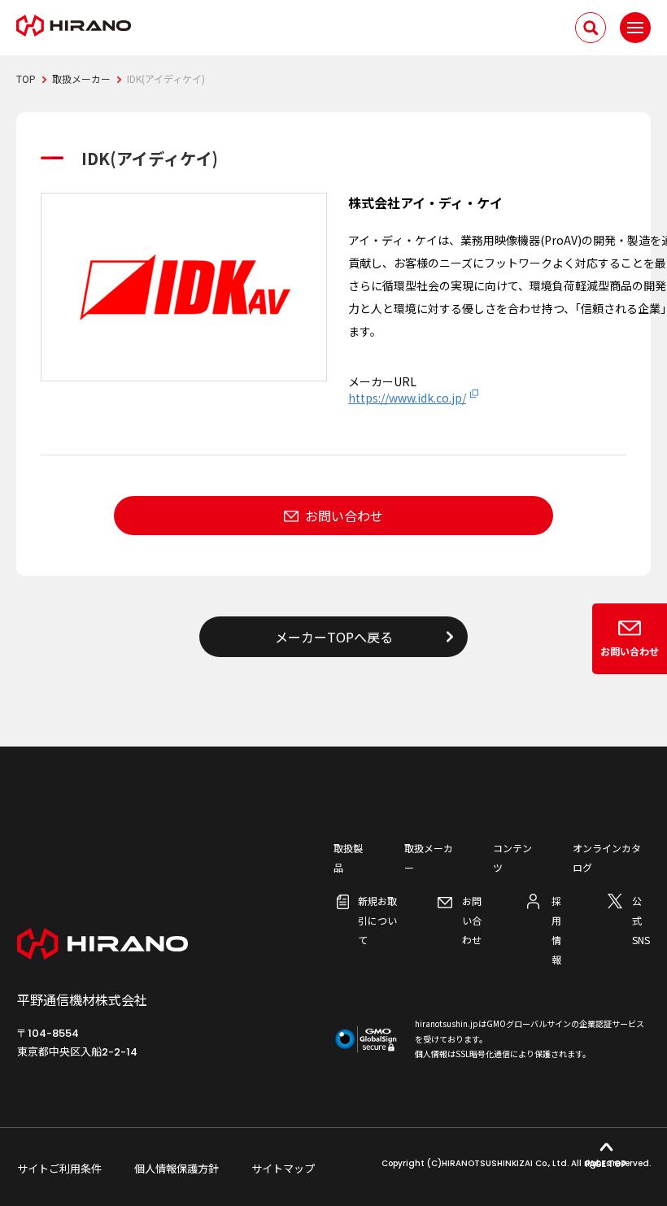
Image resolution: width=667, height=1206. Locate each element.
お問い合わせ (344, 515)
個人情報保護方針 (176, 1168)
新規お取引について (377, 920)
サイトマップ (283, 1168)
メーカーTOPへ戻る (334, 637)
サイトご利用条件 (59, 1168)
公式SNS (641, 920)
